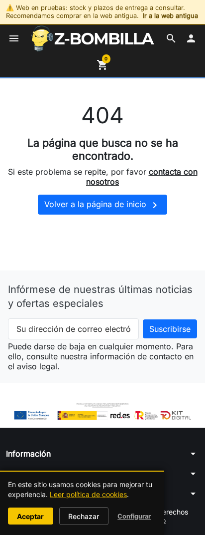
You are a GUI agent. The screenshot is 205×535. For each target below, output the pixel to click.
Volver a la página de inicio (102, 205)
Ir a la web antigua (170, 15)
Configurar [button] (134, 516)
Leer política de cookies (88, 494)
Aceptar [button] (30, 516)
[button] (171, 38)
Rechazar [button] (83, 516)
